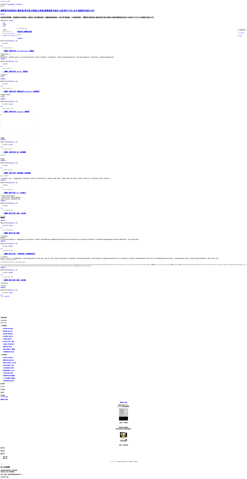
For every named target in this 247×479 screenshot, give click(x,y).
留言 (13, 40)
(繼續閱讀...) (20, 38)
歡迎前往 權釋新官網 (24, 32)
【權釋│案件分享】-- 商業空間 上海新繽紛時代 (19, 254)
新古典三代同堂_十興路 (8, 341)
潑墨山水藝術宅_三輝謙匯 (9, 349)
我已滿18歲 (3, 476)
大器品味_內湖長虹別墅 (8, 344)
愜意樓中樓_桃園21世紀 (8, 360)
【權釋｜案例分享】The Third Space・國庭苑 (18, 51)
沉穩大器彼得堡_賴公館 (8, 380)
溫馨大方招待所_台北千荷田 (9, 362)
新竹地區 (10, 246)
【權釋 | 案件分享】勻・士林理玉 (14, 193)
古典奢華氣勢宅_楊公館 (8, 351)
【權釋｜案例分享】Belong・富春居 (15, 71)
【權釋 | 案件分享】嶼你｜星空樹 (14, 280)
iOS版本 (240, 36)
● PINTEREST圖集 (4, 396)
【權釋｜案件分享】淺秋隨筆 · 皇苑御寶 (17, 173)
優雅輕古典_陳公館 (7, 346)
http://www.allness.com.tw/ (12, 35)
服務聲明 (136, 461)
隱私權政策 (131, 461)
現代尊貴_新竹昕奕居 (8, 328)
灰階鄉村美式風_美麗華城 (9, 375)
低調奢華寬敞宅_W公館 (8, 370)
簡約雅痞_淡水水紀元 (8, 331)
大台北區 (10, 104)
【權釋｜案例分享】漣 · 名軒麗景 (14, 152)
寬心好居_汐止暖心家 (8, 357)
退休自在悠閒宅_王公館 (8, 365)
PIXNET (113, 461)
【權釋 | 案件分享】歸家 (11, 233)
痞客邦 (9, 40)
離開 (7, 476)
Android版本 (241, 32)
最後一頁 (7, 296)
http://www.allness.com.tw (6, 0)
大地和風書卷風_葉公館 (8, 367)
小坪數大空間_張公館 (8, 373)
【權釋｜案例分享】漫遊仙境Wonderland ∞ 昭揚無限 (21, 91)
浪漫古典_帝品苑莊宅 (8, 333)
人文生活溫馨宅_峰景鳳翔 (9, 378)
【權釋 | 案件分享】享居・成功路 (14, 213)
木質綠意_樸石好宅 (7, 338)
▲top (2, 45)
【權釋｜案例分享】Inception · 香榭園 (16, 112)
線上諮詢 (3, 386)
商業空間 (10, 272)
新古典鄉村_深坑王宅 (8, 336)
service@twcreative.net (10, 33)
